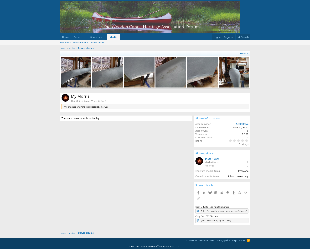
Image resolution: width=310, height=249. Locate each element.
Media (113, 37)
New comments (80, 42)
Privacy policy (223, 240)
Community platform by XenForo (155, 246)
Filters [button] (243, 53)
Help (234, 240)
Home (65, 37)
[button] (85, 37)
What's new (96, 37)
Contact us (191, 240)
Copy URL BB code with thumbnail (211, 206)
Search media (97, 42)
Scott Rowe (84, 101)
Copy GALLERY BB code (206, 216)
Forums (78, 37)
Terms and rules (206, 240)
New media (65, 42)
